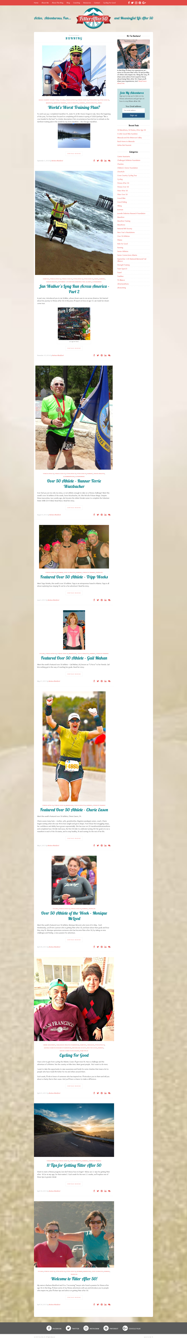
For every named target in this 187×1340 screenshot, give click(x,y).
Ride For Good (92, 1048)
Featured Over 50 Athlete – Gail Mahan (74, 658)
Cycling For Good (74, 1055)
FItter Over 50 (104, 100)
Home (36, 3)
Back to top (148, 1337)
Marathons (73, 653)
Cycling (62, 100)
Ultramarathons (69, 476)
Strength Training (89, 572)
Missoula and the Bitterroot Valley (129, 137)
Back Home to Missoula (126, 141)
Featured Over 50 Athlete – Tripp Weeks (74, 576)
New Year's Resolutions (126, 232)
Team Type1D (84, 1051)
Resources (87, 3)
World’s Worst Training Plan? (74, 107)
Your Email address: (133, 106)
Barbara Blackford (57, 161)
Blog (68, 3)
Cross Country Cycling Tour (49, 100)
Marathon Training (60, 103)
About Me (45, 3)
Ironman (60, 572)
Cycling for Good (109, 3)
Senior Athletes (91, 103)
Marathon (49, 103)
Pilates (119, 240)
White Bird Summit (124, 145)
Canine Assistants (49, 1045)
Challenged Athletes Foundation (67, 1045)
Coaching (76, 3)
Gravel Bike (121, 198)
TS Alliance (121, 280)
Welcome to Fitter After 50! (74, 1278)
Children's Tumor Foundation (127, 168)
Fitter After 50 (94, 100)
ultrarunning (97, 282)
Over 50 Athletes (73, 103)
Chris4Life (90, 1045)
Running (82, 103)
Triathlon (99, 572)
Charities (46, 279)
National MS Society (79, 1048)
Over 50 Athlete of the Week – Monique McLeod (74, 915)
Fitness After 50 (71, 100)
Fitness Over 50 (82, 100)
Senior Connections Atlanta (69, 1051)
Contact (97, 3)
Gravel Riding (122, 202)
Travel (100, 103)
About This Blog (57, 3)
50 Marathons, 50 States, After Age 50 (131, 130)
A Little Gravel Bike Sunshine (127, 134)
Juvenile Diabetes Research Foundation (57, 1048)
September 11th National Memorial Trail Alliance (75, 282)
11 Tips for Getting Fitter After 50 (74, 1165)
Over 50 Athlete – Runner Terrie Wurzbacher (74, 483)
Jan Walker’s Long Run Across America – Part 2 (74, 288)
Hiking (96, 279)
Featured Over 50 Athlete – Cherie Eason (74, 809)
